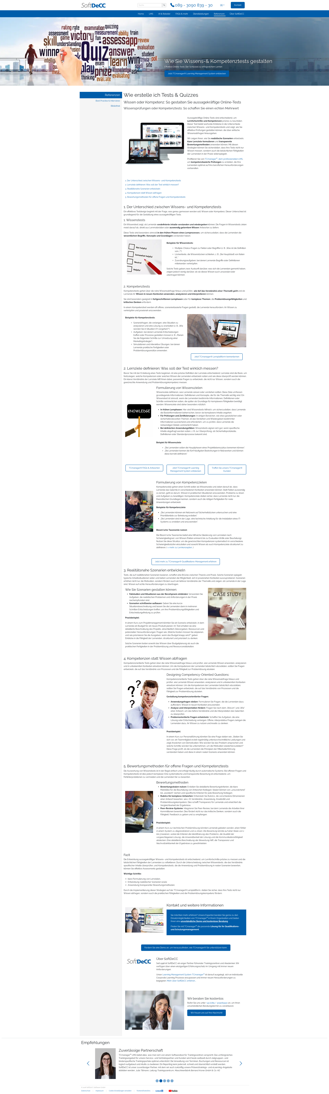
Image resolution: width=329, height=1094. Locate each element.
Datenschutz (85, 1091)
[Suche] (164, 5)
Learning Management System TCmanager (183, 974)
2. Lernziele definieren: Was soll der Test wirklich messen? (152, 184)
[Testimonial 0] (157, 1080)
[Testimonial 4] (172, 1080)
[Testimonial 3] (168, 1080)
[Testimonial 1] (160, 1080)
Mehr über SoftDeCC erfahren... (181, 981)
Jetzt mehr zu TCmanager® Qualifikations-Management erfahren (185, 561)
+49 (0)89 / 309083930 (217, 1003)
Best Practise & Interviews (108, 101)
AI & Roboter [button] (164, 14)
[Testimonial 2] (164, 1080)
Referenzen (112, 95)
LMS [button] (151, 14)
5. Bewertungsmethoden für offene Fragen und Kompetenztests (155, 197)
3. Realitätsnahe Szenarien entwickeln (142, 189)
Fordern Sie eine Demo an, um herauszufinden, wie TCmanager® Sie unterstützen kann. (185, 947)
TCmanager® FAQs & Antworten (144, 468)
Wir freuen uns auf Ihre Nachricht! (206, 1013)
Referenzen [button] (219, 14)
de (221, 5)
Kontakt (237, 5)
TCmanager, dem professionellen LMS (224, 159)
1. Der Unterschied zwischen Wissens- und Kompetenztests (153, 180)
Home (141, 14)
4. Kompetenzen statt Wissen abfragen (143, 193)
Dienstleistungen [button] (201, 14)
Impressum (100, 1091)
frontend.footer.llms (143, 1091)
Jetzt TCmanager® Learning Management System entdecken (197, 73)
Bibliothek (115, 106)
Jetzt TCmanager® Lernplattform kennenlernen (216, 356)
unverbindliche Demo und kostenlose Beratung (204, 921)
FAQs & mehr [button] (182, 14)
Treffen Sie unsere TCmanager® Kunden (227, 469)
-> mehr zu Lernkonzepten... (180, 547)
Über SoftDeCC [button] (237, 14)
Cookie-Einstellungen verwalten (120, 1091)
